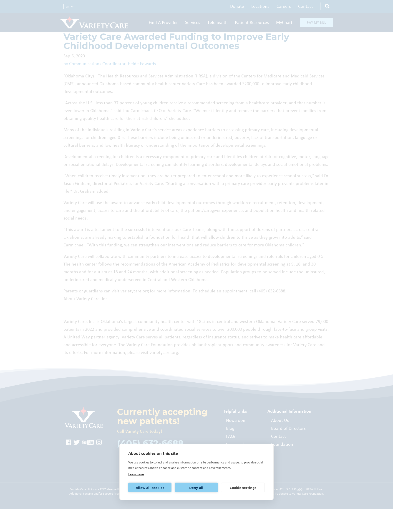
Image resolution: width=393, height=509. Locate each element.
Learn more (136, 474)
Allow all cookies (150, 487)
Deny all (196, 487)
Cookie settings (243, 487)
